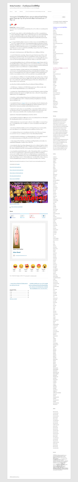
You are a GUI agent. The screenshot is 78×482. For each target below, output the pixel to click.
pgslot (18, 164)
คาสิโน (54, 318)
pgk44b (54, 250)
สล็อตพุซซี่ (55, 365)
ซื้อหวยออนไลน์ (55, 62)
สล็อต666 (54, 354)
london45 (54, 219)
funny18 (54, 194)
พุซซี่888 (54, 338)
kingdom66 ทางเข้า (56, 213)
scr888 (54, 279)
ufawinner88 (55, 314)
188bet (54, 161)
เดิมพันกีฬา (55, 386)
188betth (54, 162)
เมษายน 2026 (55, 417)
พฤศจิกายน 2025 (56, 424)
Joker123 (54, 207)
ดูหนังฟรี (54, 37)
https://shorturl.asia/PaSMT (17, 206)
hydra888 (54, 202)
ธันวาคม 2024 (55, 440)
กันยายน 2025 (55, 427)
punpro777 (55, 60)
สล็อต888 (54, 81)
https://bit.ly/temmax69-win (15, 167)
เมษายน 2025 (55, 434)
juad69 (54, 212)
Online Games (55, 229)
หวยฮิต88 (54, 381)
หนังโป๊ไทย (55, 91)
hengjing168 (55, 199)
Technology (55, 299)
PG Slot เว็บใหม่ (55, 238)
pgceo (54, 244)
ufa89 (54, 308)
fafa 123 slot (55, 188)
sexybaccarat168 (56, 283)
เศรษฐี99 (54, 401)
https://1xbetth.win (56, 92)
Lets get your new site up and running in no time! (35, 11)
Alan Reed (16, 252)
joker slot (54, 105)
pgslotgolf (55, 258)
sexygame (55, 284)
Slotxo (54, 290)
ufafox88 (54, 311)
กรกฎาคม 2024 (55, 448)
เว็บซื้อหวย (55, 391)
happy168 (55, 196)
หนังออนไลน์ (55, 379)
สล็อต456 (54, 350)
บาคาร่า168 (55, 41)
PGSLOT (23, 103)
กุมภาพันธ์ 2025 (55, 437)
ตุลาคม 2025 (55, 426)
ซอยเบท (54, 321)
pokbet (54, 261)
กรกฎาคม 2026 (55, 413)
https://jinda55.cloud (57, 73)
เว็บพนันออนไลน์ (56, 397)
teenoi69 (54, 301)
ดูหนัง (54, 50)
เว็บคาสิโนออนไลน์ (55, 469)
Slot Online (55, 289)
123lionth (54, 156)
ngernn (54, 226)
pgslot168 (55, 252)
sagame (54, 273)
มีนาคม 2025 (55, 436)
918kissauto (55, 169)
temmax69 (27, 275)
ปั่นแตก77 (54, 334)
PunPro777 (55, 264)
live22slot (54, 216)
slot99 (54, 75)
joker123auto (55, 209)
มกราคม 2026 (55, 421)
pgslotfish (55, 257)
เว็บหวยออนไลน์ (56, 399)
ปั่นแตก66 (54, 57)
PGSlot (54, 251)
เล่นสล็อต (54, 388)
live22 (54, 49)
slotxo (54, 88)
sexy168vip (55, 280)
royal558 (54, 271)
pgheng (54, 245)
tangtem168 (55, 298)
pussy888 (54, 38)
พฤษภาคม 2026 (56, 415)
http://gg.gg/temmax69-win (15, 175)
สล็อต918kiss (55, 359)
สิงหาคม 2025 (55, 429)
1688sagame (55, 158)
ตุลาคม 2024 (55, 443)
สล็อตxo (54, 363)
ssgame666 (55, 295)
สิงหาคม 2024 (55, 446)
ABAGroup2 (55, 174)
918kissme (55, 171)
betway (65, 455)
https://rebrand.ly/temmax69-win (16, 170)
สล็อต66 (54, 76)
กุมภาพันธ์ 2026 (55, 420)
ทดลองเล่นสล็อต (56, 324)
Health (54, 197)
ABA (53, 172)
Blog (16, 11)
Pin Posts (49, 11)
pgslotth (54, 260)
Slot (53, 287)
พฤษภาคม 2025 (56, 433)
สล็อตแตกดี (55, 375)
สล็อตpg (54, 362)
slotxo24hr (55, 292)
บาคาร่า (54, 87)
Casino (54, 184)
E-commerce (55, 187)
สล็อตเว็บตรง (55, 78)
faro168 (54, 190)
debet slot (55, 186)
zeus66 (54, 317)
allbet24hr (55, 175)
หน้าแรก (11, 11)
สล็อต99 (54, 360)
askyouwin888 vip (56, 180)
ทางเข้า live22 (55, 325)
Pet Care (54, 234)
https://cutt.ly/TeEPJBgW (15, 178)
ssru (54, 296)
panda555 (55, 232)
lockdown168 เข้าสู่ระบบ (57, 218)
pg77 (54, 241)
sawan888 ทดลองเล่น (56, 277)
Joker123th (60, 457)
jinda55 (54, 204)
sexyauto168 (55, 282)
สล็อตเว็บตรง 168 (56, 372)
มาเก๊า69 (54, 340)
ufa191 (54, 306)
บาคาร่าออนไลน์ (56, 59)
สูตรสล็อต (54, 378)
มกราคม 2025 (55, 439)
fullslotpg (54, 47)
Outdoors (55, 231)
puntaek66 (55, 266)
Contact (21, 11)
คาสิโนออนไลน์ (55, 319)
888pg (54, 167)
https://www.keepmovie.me (58, 53)
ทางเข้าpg (54, 327)
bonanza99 (54, 456)
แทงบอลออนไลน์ (56, 402)
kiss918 (54, 98)
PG (53, 235)
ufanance (54, 312)
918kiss (54, 30)
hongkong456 (55, 200)
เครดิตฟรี (54, 385)
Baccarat (54, 181)
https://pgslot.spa (56, 94)
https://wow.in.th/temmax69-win (16, 173)
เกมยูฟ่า (54, 383)
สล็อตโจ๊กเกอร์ (55, 376)
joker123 (54, 31)
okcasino (54, 228)
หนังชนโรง (55, 33)
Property (54, 263)
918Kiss (54, 168)
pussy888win (55, 270)
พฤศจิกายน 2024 (56, 442)
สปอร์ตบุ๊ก (54, 346)
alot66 (54, 177)
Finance (54, 191)
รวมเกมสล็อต (55, 343)
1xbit (54, 164)
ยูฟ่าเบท (54, 341)
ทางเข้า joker (55, 104)
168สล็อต (54, 159)
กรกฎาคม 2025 (55, 430)
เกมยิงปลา (55, 382)
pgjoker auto (55, 248)
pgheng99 (55, 46)
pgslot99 (54, 255)
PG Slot (54, 236)
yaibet (54, 315)
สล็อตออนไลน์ (55, 367)
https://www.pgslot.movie (57, 43)
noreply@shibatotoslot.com (21, 255)
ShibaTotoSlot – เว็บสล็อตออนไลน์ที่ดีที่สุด (25, 6)
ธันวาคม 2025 (55, 423)
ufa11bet (54, 305)
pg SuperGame (55, 239)
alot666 (54, 178)
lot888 (54, 220)
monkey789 (55, 225)
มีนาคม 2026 (55, 418)
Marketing (55, 223)
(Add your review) (13, 298)
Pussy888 (54, 267)
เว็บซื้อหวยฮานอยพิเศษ (57, 392)
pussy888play (55, 268)
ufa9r (54, 309)
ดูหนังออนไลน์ (55, 103)
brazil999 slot (55, 183)
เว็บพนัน (54, 395)
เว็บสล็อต (54, 398)
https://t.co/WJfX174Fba (14, 203)
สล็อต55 (54, 351)
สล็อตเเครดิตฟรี (55, 373)
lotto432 (54, 222)
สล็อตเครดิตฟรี (55, 369)
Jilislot (54, 203)
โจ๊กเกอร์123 (55, 107)
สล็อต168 (54, 349)
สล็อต (38, 62)
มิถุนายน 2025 (55, 432)
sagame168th (55, 276)
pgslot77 (54, 56)
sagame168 (55, 274)
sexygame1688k (56, 286)
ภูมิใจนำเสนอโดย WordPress (14, 476)
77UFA (54, 165)
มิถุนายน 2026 (55, 414)
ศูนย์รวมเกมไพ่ (55, 344)
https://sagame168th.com (57, 34)
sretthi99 (54, 293)
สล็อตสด (54, 366)
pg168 (54, 72)
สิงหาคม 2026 (55, 411)
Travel (54, 303)
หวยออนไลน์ (55, 63)
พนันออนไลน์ (55, 335)
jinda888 (54, 206)
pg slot (54, 97)
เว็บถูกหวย (55, 394)
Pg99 (54, 242)
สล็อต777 (54, 356)
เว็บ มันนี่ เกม (55, 389)
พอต (54, 337)
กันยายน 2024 (55, 445)
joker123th (55, 210)
